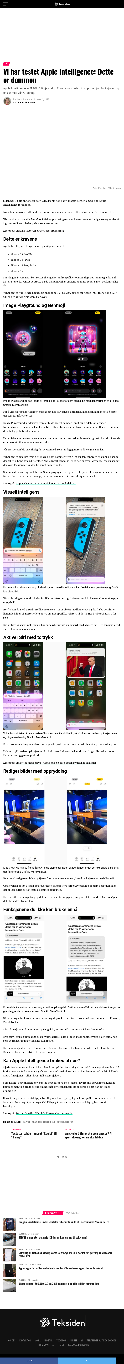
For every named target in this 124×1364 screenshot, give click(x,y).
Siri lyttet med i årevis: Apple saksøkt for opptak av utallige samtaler (56, 762)
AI (82, 1340)
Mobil (38, 1340)
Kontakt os (25, 1340)
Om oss (12, 1340)
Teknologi (61, 1340)
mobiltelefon (65, 1122)
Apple (27, 1122)
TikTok (60, 1344)
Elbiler (73, 1340)
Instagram (43, 1344)
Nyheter (48, 1340)
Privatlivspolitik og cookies (101, 1340)
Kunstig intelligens (44, 1122)
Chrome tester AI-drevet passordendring (40, 230)
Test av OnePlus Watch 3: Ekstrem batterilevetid (44, 1113)
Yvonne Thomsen (25, 102)
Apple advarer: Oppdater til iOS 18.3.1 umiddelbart (46, 483)
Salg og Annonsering (78, 1344)
